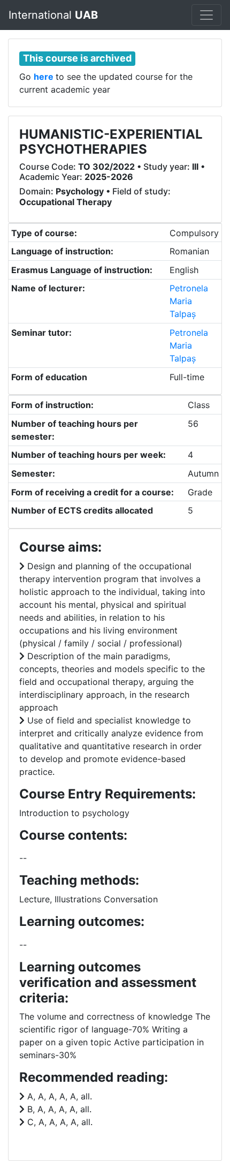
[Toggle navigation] (206, 15)
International (53, 15)
